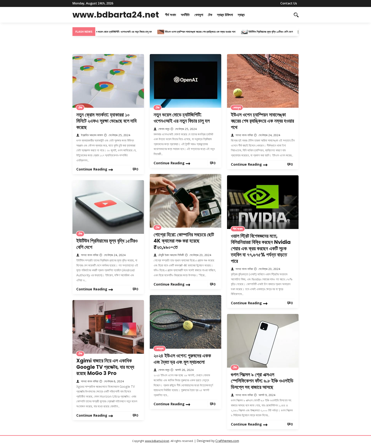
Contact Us (288, 3)
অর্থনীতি (185, 14)
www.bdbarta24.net (115, 14)
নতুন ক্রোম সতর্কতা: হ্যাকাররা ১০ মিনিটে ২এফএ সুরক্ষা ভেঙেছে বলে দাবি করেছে (106, 121)
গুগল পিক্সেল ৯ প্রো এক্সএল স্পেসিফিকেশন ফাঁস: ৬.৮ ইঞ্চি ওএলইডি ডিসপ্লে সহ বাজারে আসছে (262, 381)
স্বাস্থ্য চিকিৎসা (225, 14)
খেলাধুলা (198, 14)
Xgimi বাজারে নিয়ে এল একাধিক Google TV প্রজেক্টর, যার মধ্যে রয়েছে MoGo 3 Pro (105, 367)
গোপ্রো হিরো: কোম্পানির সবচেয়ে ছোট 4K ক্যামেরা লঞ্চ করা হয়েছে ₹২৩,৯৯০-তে (184, 241)
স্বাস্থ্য (241, 14)
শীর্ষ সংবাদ (170, 14)
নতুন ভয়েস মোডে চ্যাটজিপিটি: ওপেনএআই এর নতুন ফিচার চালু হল (110, 31)
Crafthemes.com (227, 441)
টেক (210, 14)
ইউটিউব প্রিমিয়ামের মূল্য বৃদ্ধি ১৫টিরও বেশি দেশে (257, 31)
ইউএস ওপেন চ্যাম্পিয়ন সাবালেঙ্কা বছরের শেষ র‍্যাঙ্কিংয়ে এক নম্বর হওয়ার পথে (188, 31)
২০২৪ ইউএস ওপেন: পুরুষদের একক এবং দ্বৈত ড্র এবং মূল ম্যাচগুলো (182, 358)
